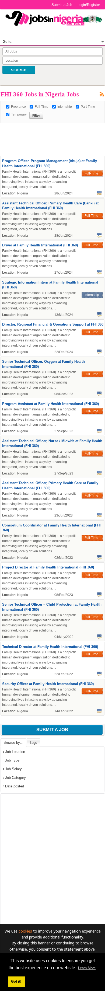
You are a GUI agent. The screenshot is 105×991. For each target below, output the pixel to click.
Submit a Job (61, 5)
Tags (33, 743)
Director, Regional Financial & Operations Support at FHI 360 (52, 324)
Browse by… (13, 743)
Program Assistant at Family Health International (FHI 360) (50, 404)
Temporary (19, 114)
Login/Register (89, 5)
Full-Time (41, 107)
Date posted (14, 786)
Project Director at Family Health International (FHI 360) (48, 567)
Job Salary (13, 769)
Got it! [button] (16, 981)
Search (19, 70)
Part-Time (88, 107)
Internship (64, 107)
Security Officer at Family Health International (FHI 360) (48, 684)
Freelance (18, 107)
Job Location (15, 752)
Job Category (15, 778)
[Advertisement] (53, 130)
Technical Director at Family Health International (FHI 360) (50, 647)
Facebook (99, 193)
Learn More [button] (87, 968)
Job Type (12, 760)
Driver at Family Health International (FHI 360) (40, 245)
